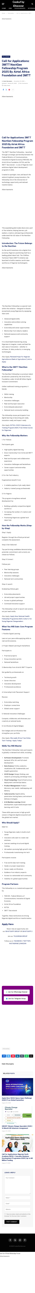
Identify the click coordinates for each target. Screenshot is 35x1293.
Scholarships (20, 8)
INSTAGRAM (14, 943)
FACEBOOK (18, 941)
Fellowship (6, 56)
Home (4, 8)
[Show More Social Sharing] (12, 89)
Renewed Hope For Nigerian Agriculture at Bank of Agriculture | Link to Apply (17, 359)
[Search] (32, 4)
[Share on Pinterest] (9, 89)
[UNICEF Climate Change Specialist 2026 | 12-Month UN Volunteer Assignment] (17, 1115)
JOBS (10, 8)
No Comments (24, 83)
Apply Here (8, 924)
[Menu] (3, 4)
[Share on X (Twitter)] (6, 89)
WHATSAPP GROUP (12, 931)
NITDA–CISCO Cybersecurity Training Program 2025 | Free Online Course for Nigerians (17, 427)
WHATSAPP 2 (27, 931)
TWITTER (26, 941)
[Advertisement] (17, 37)
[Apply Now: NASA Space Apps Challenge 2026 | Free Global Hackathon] (17, 1087)
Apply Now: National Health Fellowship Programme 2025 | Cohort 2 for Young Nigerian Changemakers (17, 618)
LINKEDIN (22, 943)
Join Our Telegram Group (17, 998)
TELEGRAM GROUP (20, 936)
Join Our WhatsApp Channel (17, 992)
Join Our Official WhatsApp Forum (10, 1253)
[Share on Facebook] (3, 89)
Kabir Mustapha (7, 81)
